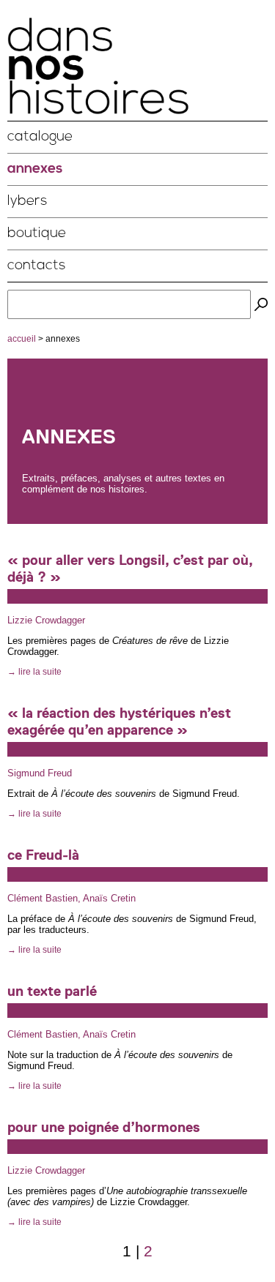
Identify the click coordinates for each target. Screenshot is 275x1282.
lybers (27, 202)
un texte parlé (52, 991)
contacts (36, 266)
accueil (21, 339)
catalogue (40, 137)
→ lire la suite (34, 672)
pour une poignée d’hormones (103, 1127)
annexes (34, 169)
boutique (36, 234)
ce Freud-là (43, 855)
